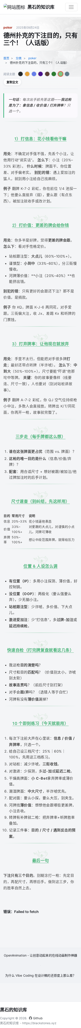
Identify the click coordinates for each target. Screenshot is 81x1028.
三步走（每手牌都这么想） (41, 436)
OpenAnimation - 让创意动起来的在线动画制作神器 (40, 955)
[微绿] (53, 74)
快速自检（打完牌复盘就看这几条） (40, 650)
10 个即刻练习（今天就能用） (40, 723)
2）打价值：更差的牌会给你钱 (40, 225)
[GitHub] (20, 74)
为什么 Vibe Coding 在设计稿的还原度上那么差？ (40, 975)
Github (37, 1018)
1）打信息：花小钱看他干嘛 (40, 138)
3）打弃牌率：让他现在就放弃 (40, 344)
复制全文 (12, 82)
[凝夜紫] (40, 74)
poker (7, 27)
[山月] (34, 74)
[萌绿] (60, 74)
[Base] (67, 74)
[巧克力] (47, 74)
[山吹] (27, 74)
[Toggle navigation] (71, 7)
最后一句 (40, 860)
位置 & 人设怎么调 (40, 566)
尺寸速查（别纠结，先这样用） (40, 501)
